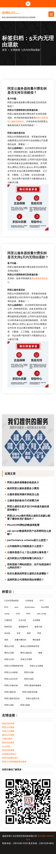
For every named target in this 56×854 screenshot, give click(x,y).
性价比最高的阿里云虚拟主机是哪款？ (28, 573)
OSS (18, 614)
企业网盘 (36, 620)
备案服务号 (23, 627)
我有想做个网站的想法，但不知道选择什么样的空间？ (29, 566)
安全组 (7, 633)
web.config (41, 614)
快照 (6, 640)
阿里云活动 (15, 68)
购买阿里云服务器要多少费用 (23, 488)
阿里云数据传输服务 (32, 685)
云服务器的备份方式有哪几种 (23, 500)
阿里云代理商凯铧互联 (13, 666)
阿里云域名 (29, 679)
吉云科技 (6, 746)
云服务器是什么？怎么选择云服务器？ (28, 552)
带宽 (39, 633)
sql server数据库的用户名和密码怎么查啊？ (29, 532)
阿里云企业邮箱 (11, 672)
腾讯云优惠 (9, 653)
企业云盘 (22, 620)
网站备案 (36, 640)
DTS (41, 600)
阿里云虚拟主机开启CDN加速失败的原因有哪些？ (28, 508)
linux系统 (45, 607)
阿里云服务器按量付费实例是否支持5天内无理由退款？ (27, 255)
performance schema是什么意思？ (27, 540)
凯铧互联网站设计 (10, 758)
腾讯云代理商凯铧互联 (29, 646)
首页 (4, 49)
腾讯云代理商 (8, 735)
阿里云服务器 (10, 692)
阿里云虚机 (9, 705)
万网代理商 (7, 739)
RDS (28, 614)
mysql (6, 614)
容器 (29, 633)
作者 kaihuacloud (34, 64)
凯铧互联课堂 (8, 743)
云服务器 (8, 620)
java (16, 607)
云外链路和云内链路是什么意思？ (25, 546)
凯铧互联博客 (8, 750)
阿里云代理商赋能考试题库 (14, 762)
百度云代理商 (8, 731)
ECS (6, 607)
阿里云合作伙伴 (11, 679)
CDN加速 (29, 600)
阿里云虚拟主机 (32, 698)
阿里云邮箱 (25, 705)
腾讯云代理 (9, 646)
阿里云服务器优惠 (30, 692)
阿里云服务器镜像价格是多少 (23, 482)
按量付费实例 (20, 640)
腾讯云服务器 (26, 653)
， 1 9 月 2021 (16, 64)
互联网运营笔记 (9, 754)
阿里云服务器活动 (12, 698)
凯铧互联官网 (8, 724)
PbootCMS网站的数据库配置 (23, 524)
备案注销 (38, 627)
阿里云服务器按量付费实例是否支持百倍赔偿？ (27, 90)
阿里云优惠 (29, 672)
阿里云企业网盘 (36, 666)
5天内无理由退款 (11, 600)
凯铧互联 (8, 627)
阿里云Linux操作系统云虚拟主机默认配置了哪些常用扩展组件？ (28, 517)
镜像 (40, 653)
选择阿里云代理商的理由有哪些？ (25, 579)
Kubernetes (30, 607)
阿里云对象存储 (11, 685)
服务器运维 (27, 233)
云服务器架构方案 (17, 233)
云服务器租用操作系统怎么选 (23, 494)
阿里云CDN (9, 659)
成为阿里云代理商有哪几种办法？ (25, 558)
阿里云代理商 (26, 659)
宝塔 (18, 633)
